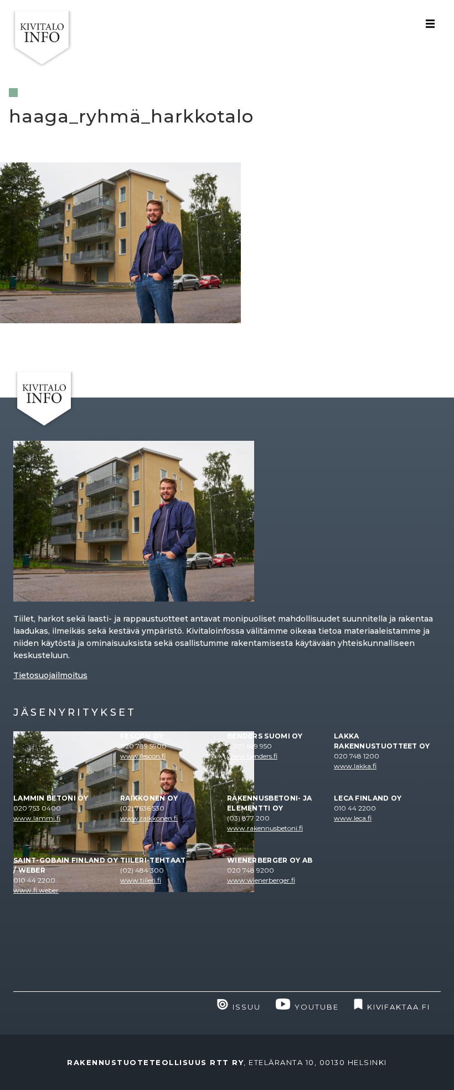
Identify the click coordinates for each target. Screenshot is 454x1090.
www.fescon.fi (143, 756)
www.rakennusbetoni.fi (265, 828)
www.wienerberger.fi (261, 880)
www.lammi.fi (36, 818)
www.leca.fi (353, 818)
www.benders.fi (252, 756)
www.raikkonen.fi (149, 818)
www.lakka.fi (355, 766)
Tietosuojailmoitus (50, 675)
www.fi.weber (36, 890)
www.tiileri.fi (140, 880)
